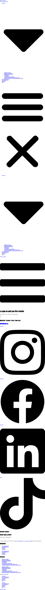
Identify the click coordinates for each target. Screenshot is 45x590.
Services (3, 576)
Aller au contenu (3, 0)
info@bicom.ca (4, 324)
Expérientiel (6, 75)
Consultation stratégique (9, 76)
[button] (22, 129)
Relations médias (7, 72)
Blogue (3, 81)
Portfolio (4, 253)
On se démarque (5, 80)
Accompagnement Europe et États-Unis (12, 77)
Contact (3, 549)
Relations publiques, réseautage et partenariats (13, 78)
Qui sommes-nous (5, 79)
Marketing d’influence (8, 73)
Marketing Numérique (8, 74)
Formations (6, 248)
